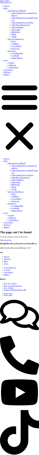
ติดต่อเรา (7, 74)
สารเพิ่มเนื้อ (15, 56)
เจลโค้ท (14, 37)
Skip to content (4, 1)
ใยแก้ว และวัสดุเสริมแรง (16, 39)
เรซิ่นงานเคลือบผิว (17, 27)
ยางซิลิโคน (15, 44)
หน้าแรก (6, 6)
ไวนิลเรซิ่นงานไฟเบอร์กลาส (20, 25)
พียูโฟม (13, 34)
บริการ (6, 60)
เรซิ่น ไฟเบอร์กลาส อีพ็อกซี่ (16, 11)
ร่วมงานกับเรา (8, 70)
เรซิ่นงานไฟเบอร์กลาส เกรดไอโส (22, 22)
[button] (19, 116)
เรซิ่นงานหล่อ (15, 30)
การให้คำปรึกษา (13, 67)
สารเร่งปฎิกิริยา (16, 46)
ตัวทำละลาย (15, 48)
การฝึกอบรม (12, 65)
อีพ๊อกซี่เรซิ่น (15, 32)
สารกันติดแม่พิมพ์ (17, 53)
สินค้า (6, 8)
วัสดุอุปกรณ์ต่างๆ (17, 58)
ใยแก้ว (13, 41)
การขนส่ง (11, 63)
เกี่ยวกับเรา (7, 72)
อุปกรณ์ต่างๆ (12, 51)
